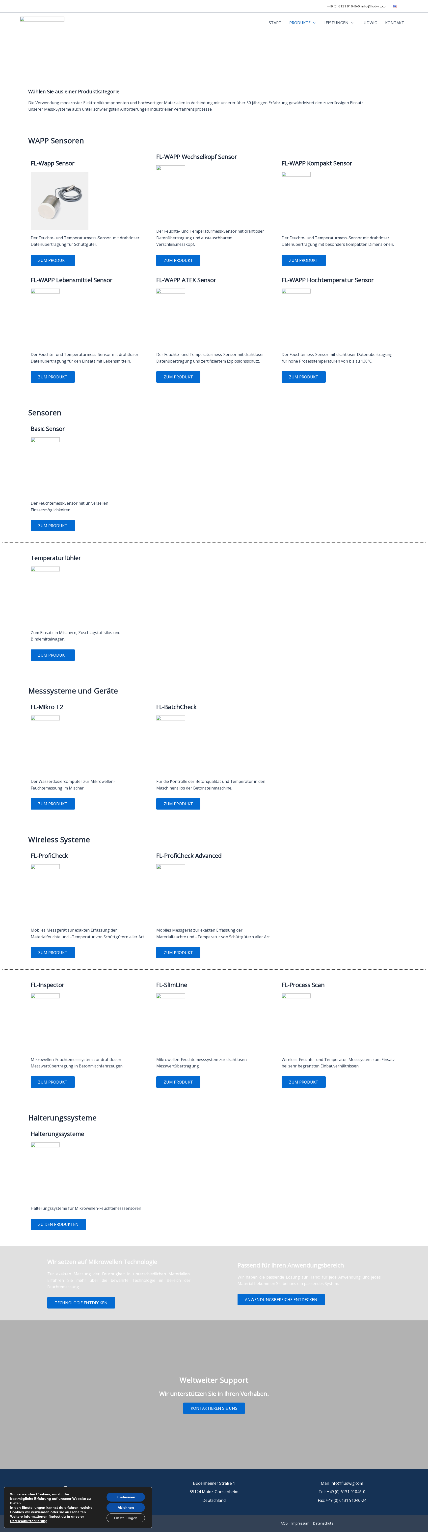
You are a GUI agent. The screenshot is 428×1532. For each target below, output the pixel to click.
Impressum (300, 1523)
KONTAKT (394, 22)
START (275, 22)
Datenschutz (323, 1523)
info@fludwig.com (374, 6)
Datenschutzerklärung (29, 1521)
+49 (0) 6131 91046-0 (343, 6)
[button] (313, 23)
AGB (284, 1523)
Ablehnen (126, 1507)
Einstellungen (33, 1507)
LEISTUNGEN (335, 22)
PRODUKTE (300, 22)
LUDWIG (369, 22)
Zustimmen (125, 1497)
